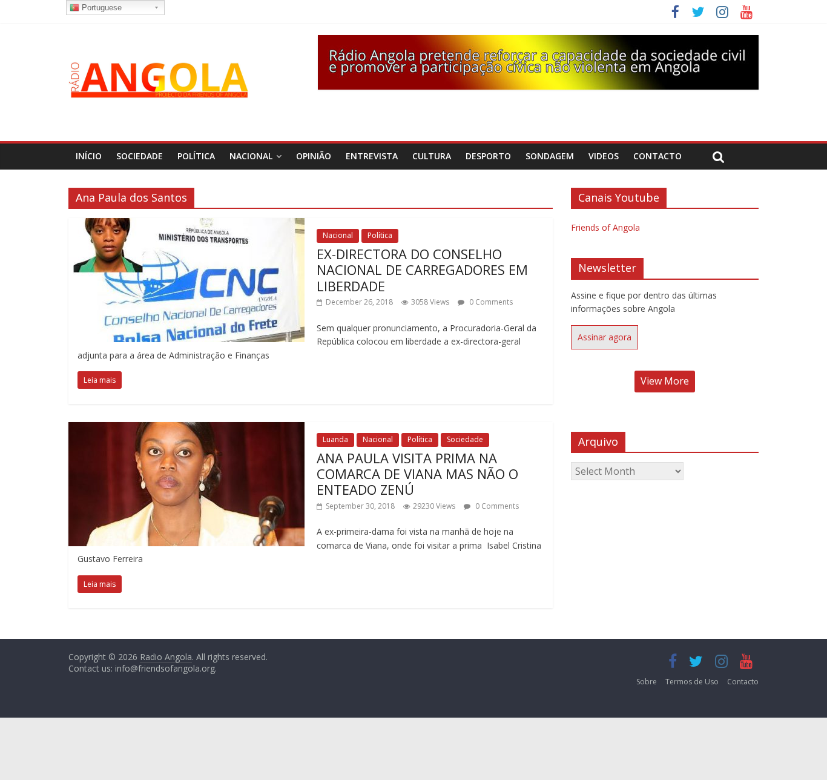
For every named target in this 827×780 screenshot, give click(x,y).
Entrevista (372, 156)
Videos (603, 156)
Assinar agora (604, 337)
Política (196, 156)
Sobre (646, 681)
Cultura (431, 156)
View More (665, 381)
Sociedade (139, 156)
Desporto (488, 156)
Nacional (250, 156)
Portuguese (100, 7)
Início (89, 156)
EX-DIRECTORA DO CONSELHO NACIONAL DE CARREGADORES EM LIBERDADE (422, 270)
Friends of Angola (605, 227)
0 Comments (490, 302)
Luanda (335, 439)
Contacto (657, 156)
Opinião (313, 156)
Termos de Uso (692, 681)
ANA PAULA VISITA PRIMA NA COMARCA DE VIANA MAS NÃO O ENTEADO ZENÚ (417, 474)
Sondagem (550, 156)
